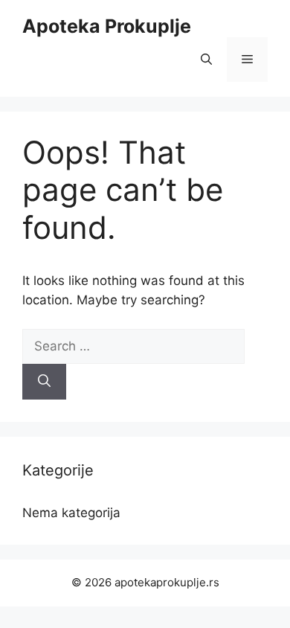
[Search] (44, 382)
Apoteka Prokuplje (106, 26)
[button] (206, 59)
